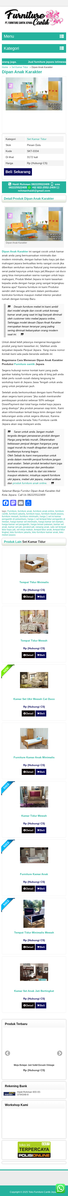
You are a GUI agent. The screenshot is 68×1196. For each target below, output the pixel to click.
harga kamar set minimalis (23, 521)
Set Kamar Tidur (20, 67)
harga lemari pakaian (42, 524)
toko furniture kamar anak (45, 532)
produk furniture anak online (29, 483)
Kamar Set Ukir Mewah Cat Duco (34, 698)
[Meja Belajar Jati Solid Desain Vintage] (34, 1046)
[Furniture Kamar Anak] (34, 862)
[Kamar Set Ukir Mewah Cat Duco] (34, 687)
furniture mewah (10, 516)
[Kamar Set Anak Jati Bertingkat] (34, 979)
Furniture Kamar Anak (34, 874)
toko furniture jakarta (20, 532)
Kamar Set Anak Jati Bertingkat (34, 990)
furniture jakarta (17, 513)
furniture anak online (43, 511)
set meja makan (25, 529)
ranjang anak (42, 527)
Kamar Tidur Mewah (34, 815)
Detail (29, 596)
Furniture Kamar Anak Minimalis (34, 757)
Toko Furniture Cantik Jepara (43, 1192)
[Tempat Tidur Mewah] (34, 632)
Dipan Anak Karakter (22, 71)
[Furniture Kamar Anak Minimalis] (34, 748)
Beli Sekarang (17, 172)
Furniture (12, 511)
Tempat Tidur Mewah (34, 640)
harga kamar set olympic (50, 521)
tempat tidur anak (43, 529)
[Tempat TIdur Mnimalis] (34, 571)
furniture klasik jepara (52, 513)
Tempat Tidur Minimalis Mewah (34, 932)
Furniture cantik (24, 364)
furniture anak (25, 511)
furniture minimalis (29, 516)
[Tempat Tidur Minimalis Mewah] (34, 926)
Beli (42, 596)
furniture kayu (33, 513)
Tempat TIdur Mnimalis (34, 582)
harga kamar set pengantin (15, 524)
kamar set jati (15, 527)
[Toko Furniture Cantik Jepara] (34, 26)
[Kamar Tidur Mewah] (34, 806)
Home (5, 67)
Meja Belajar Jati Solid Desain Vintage (34, 1065)
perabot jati (28, 527)
